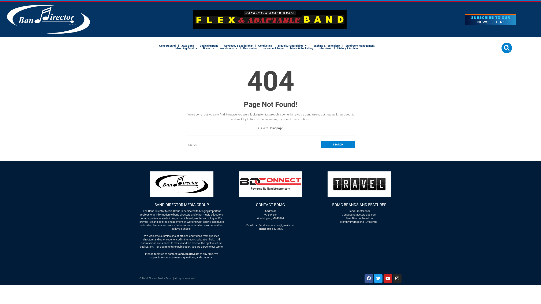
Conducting (265, 45)
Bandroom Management (360, 45)
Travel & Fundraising (290, 45)
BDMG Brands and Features (359, 204)
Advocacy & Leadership (238, 45)
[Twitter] (378, 278)
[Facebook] (369, 278)
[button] (506, 48)
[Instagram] (397, 278)
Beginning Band (209, 45)
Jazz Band (187, 45)
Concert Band (167, 45)
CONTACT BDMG (270, 204)
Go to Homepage (272, 128)
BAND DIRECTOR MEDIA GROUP (181, 204)
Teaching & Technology (326, 45)
